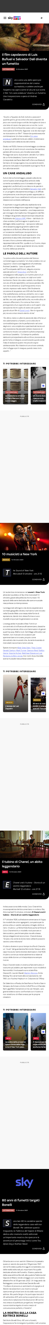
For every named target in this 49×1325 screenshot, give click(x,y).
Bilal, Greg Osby (24, 648)
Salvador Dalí (35, 189)
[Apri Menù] (5, 18)
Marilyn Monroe (30, 973)
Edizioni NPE (20, 218)
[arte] (15, 18)
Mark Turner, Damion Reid (27, 650)
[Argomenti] (41, 18)
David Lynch (24, 310)
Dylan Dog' (21, 272)
